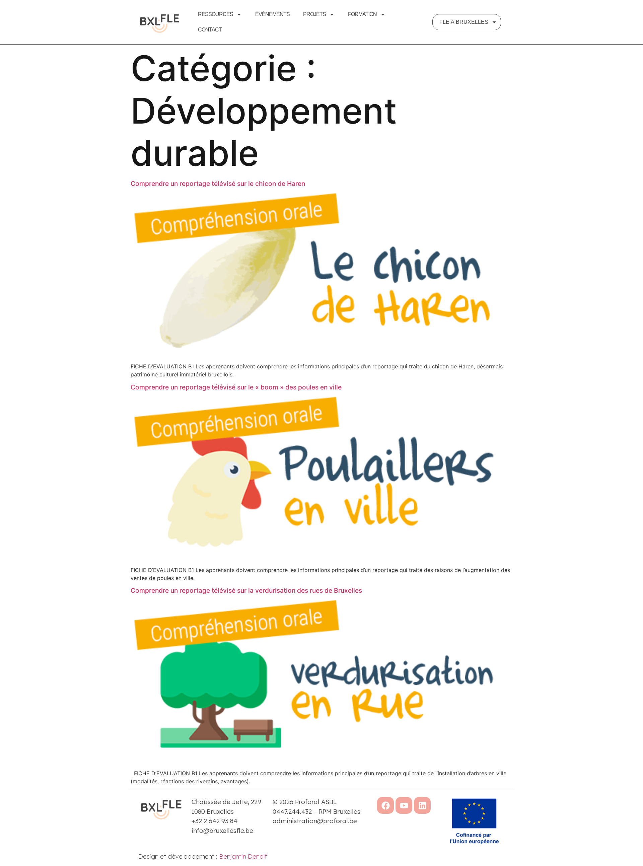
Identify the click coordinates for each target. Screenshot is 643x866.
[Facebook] (385, 805)
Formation (362, 14)
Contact (210, 29)
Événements (272, 14)
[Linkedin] (422, 805)
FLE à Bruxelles (463, 22)
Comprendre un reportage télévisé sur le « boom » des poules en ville (236, 387)
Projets (314, 14)
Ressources (215, 14)
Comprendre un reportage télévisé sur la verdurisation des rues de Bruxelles (246, 590)
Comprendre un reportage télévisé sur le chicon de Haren (218, 183)
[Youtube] (404, 805)
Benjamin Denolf (243, 856)
